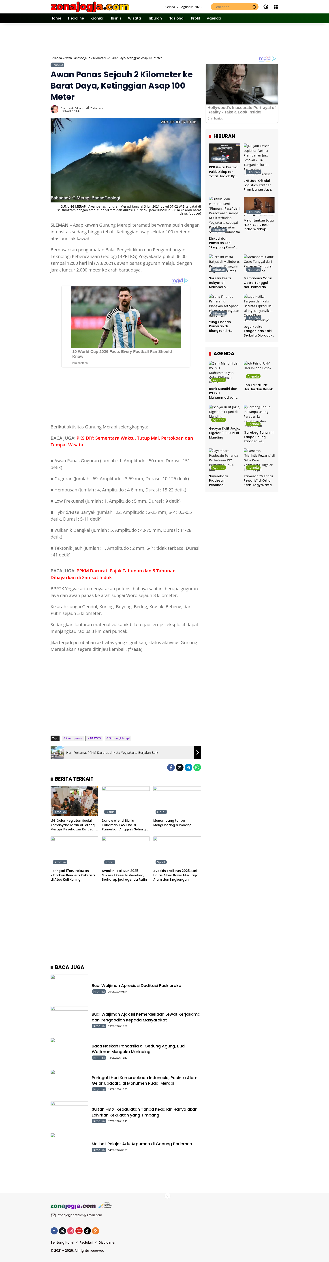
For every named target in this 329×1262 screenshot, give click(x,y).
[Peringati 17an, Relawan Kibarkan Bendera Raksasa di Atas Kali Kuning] (74, 851)
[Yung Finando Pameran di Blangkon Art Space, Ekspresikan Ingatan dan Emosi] (224, 306)
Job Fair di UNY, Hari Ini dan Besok (258, 387)
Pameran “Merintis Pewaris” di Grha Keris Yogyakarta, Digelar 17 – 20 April (258, 480)
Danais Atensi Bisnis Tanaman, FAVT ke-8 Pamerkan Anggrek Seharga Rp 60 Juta (125, 825)
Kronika (57, 65)
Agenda (218, 380)
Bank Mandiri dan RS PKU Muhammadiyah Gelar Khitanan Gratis (223, 393)
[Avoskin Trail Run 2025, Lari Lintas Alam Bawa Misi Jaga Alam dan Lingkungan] (177, 851)
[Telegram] (188, 767)
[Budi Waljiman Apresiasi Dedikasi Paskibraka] (69, 988)
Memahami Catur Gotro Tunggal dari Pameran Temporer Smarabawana (258, 282)
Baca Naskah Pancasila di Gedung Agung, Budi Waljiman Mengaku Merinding (139, 1048)
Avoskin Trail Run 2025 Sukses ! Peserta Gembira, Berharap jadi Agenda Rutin (124, 875)
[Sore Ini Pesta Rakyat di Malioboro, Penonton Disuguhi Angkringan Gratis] (224, 264)
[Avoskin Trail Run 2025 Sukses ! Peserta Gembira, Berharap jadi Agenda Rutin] (126, 851)
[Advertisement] (165, 39)
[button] (254, 7)
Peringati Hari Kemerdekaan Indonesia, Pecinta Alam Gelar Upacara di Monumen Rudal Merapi (144, 1080)
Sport (110, 862)
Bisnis (110, 812)
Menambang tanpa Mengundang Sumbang (172, 823)
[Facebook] (171, 767)
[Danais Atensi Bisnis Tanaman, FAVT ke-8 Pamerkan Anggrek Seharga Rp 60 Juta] (126, 801)
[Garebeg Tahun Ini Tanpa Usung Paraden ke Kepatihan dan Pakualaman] (259, 416)
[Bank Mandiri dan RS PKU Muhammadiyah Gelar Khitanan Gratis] (224, 373)
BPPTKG (95, 738)
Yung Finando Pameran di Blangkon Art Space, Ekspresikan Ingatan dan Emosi (224, 326)
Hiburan (219, 159)
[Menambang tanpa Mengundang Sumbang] (177, 801)
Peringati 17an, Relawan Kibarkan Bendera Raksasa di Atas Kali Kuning (73, 875)
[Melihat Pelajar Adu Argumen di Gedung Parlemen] (69, 1146)
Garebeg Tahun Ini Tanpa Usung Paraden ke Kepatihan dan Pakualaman (259, 437)
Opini (161, 812)
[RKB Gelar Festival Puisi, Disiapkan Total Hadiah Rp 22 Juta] (224, 153)
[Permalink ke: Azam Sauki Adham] (56, 109)
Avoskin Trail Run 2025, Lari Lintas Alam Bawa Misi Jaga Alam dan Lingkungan (175, 875)
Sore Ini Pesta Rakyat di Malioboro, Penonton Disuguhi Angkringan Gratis (224, 282)
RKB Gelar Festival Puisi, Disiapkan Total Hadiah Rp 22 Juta (223, 172)
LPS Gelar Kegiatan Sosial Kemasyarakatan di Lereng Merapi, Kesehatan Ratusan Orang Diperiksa (73, 825)
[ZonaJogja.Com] (90, 6)
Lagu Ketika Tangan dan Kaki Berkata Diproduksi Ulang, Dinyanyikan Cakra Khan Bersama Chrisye (259, 331)
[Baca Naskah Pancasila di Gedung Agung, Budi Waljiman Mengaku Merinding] (69, 1051)
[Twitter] (180, 767)
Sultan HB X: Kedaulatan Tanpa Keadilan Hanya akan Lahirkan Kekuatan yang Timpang (144, 1112)
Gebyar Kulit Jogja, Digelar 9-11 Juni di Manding (224, 433)
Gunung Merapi (119, 738)
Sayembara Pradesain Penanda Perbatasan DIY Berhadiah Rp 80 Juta (222, 480)
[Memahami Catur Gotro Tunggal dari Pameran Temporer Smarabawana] (259, 264)
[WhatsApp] (197, 767)
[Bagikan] (197, 109)
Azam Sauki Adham (72, 108)
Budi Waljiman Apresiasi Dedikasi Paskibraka (136, 985)
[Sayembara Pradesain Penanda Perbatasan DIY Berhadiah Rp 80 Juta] (224, 460)
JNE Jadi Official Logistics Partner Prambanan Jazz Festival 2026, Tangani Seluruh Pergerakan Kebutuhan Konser (259, 185)
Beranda (56, 58)
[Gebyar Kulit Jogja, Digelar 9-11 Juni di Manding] (224, 414)
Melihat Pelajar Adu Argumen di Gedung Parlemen (142, 1144)
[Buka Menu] (275, 6)
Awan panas (74, 738)
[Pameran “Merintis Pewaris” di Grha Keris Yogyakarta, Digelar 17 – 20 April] (259, 460)
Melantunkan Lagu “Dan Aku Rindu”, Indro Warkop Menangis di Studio (259, 225)
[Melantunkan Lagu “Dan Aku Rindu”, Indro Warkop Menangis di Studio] (259, 206)
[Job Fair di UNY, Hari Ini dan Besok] (259, 371)
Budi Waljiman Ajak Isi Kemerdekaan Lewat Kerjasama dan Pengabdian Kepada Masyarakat (146, 1017)
